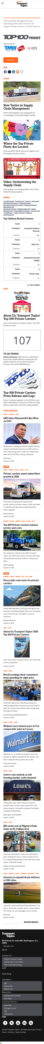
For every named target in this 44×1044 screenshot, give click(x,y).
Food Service (19, 201)
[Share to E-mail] (17, 72)
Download (11, 60)
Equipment (11, 470)
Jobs (5, 983)
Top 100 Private (8, 201)
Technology (11, 414)
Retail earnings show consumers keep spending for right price (20, 676)
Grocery (28, 201)
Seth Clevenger (8, 565)
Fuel (27, 576)
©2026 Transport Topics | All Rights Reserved (18, 1030)
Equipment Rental (9, 209)
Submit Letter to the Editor (13, 962)
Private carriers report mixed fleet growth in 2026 (21, 475)
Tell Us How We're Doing (13, 965)
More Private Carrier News (31, 922)
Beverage (35, 201)
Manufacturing (8, 207)
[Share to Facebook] (5, 72)
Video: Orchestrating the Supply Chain (19, 183)
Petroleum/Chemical (10, 203)
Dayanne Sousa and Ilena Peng (14, 866)
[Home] (22, 4)
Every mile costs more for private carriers (21, 581)
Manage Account (10, 1008)
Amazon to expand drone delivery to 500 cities (21, 878)
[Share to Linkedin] (13, 72)
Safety (23, 576)
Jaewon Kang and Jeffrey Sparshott (15, 715)
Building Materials (24, 209)
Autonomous (23, 873)
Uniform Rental (19, 213)
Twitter (12, 1023)
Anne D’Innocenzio (10, 763)
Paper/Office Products (21, 211)
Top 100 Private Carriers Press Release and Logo (19, 394)
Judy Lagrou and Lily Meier (12, 815)
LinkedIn (24, 1023)
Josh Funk (6, 915)
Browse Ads (8, 986)
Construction (35, 211)
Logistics (17, 470)
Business (5, 414)
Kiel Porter (7, 458)
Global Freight (31, 873)
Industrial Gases (24, 203)
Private (17, 414)
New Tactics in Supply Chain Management (18, 107)
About (4, 950)
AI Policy (11, 1032)
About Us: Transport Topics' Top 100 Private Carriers (21, 317)
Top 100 (26, 470)
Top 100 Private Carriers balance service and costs (20, 526)
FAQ (5, 1011)
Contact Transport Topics (13, 959)
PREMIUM (6, 467)
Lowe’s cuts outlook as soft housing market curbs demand (19, 776)
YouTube (18, 1023)
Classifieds (6, 979)
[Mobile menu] (3, 3)
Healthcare (8, 213)
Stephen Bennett (9, 620)
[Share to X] (9, 72)
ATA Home (8, 999)
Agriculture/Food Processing (13, 205)
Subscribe (7, 1005)
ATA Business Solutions (12, 996)
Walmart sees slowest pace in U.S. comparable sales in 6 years (21, 727)
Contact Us (6, 955)
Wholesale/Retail (30, 205)
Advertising (6, 974)
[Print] (21, 72)
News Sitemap (21, 1032)
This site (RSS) (31, 1023)
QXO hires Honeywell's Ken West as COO (21, 419)
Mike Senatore (8, 514)
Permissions (8, 1014)
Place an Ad (8, 989)
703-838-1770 (8, 946)
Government (6, 521)
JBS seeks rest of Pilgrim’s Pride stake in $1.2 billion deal (20, 827)
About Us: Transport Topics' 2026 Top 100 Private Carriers (20, 633)
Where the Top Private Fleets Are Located (18, 145)
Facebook (5, 1023)
